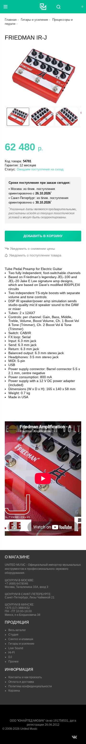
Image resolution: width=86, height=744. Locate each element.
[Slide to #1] (18, 117)
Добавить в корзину (43, 236)
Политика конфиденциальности (30, 686)
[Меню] (5, 6)
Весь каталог (17, 630)
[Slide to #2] (66, 117)
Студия (13, 634)
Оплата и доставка (21, 681)
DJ (10, 657)
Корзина (14, 690)
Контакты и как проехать (25, 677)
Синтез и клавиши (20, 639)
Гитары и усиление (34, 19)
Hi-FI (11, 652)
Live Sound (15, 648)
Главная (10, 19)
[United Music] (43, 6)
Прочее (13, 661)
